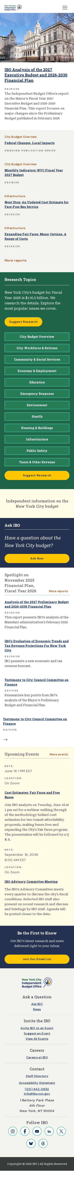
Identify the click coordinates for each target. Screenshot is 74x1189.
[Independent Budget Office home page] (13, 8)
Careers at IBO (37, 1057)
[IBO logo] (37, 982)
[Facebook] (25, 1131)
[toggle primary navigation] (64, 7)
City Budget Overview (21, 137)
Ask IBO (37, 1004)
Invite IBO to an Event (37, 1028)
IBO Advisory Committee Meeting (31, 882)
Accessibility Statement (37, 1083)
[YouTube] (37, 1131)
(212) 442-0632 (37, 1089)
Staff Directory (37, 1076)
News (37, 1009)
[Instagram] (13, 1131)
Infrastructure (15, 196)
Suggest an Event (37, 1033)
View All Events (37, 1039)
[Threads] (43, 1143)
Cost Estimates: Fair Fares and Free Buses (32, 795)
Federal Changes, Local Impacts (30, 143)
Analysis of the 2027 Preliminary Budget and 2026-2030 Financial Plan (37, 604)
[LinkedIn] (49, 1131)
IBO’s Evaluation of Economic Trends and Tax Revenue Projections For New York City (37, 645)
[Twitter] (61, 1131)
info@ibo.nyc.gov (37, 1094)
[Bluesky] (31, 1143)
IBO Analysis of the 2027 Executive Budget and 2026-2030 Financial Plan (36, 75)
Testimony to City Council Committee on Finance (36, 682)
